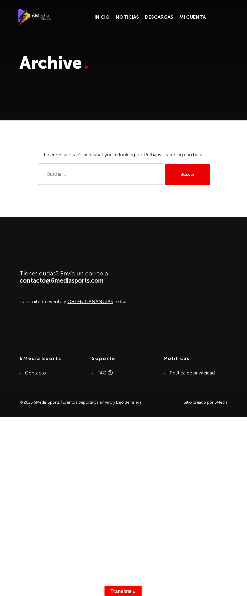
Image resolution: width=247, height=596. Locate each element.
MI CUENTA (192, 17)
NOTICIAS (127, 17)
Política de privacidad (192, 373)
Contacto (35, 373)
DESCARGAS (159, 17)
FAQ (102, 373)
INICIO (102, 17)
